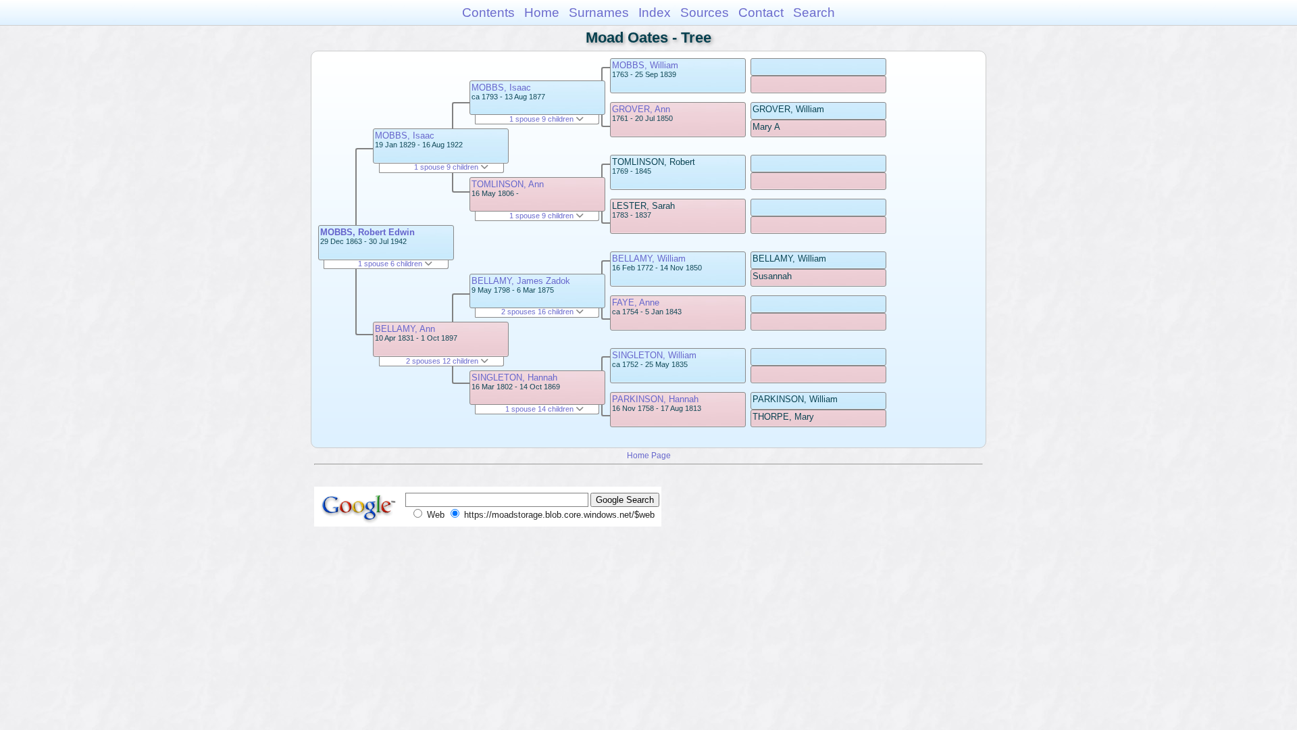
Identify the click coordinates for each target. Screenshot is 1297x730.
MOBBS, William (645, 65)
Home (541, 12)
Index (654, 12)
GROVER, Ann (641, 109)
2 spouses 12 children (443, 361)
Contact (761, 12)
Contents (488, 12)
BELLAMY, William (649, 258)
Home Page (649, 455)
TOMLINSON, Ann (508, 184)
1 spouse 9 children (447, 167)
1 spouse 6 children (391, 264)
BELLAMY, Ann (405, 329)
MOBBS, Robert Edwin (367, 232)
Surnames (599, 12)
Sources (704, 12)
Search (814, 12)
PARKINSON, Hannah (655, 399)
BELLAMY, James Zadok (521, 281)
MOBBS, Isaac (404, 135)
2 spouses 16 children (538, 312)
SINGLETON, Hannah (514, 377)
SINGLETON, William (654, 355)
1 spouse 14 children (540, 409)
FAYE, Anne (635, 302)
